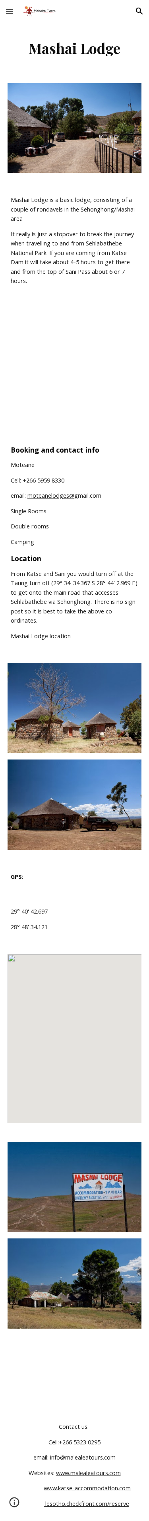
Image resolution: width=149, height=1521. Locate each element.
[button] (9, 11)
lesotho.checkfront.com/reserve (86, 1503)
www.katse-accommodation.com (87, 1488)
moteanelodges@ (50, 495)
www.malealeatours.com (88, 1473)
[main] (75, 48)
